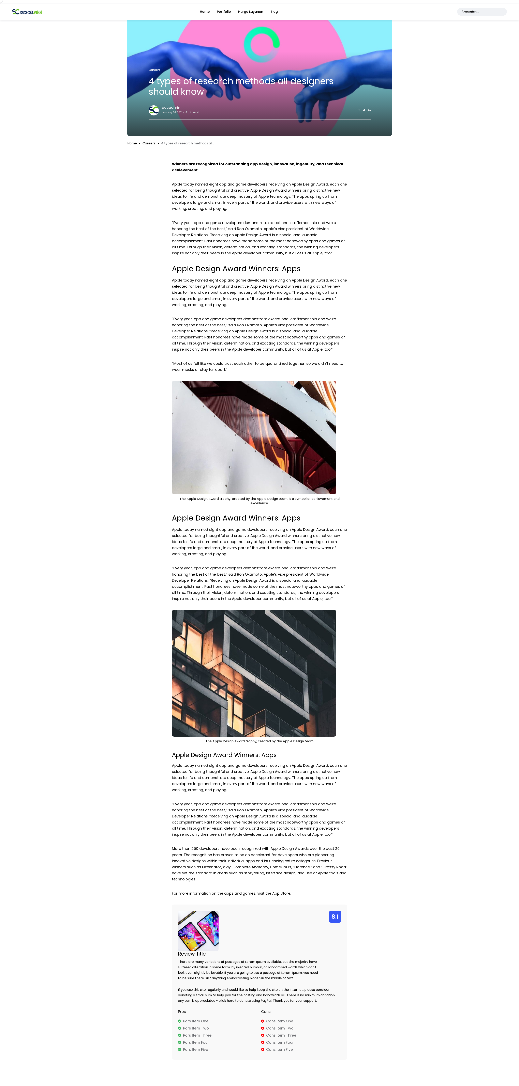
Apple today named (190, 529)
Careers (149, 143)
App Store (281, 893)
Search (467, 11)
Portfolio (224, 11)
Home (205, 11)
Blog (274, 11)
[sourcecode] (27, 12)
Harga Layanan (250, 11)
